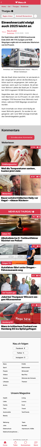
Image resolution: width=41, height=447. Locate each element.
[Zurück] (1, 2)
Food (23, 405)
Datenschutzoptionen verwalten (11, 432)
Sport (5, 367)
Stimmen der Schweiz (29, 378)
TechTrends (25, 412)
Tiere (4, 408)
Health (5, 398)
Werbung (6, 422)
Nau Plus (24, 374)
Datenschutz (7, 428)
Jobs (4, 425)
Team (23, 422)
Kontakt (24, 425)
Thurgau (16, 6)
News (5, 364)
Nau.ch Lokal (12, 31)
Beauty (5, 415)
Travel (24, 408)
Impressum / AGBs (28, 428)
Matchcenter (26, 367)
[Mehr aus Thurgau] (20, 211)
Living (24, 398)
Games (5, 378)
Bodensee (24, 6)
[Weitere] (35, 16)
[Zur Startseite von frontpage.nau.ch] (20, 2)
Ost (9, 6)
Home (4, 6)
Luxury (24, 401)
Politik (24, 364)
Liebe (5, 401)
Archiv (5, 385)
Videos (5, 374)
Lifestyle (6, 381)
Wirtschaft (25, 371)
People (5, 371)
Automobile (7, 412)
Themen (24, 381)
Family (5, 405)
